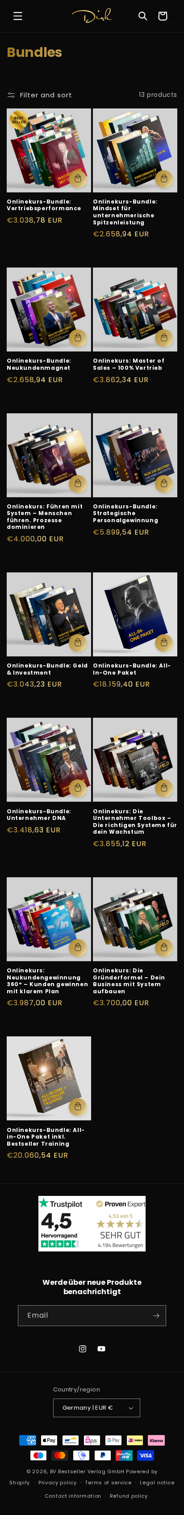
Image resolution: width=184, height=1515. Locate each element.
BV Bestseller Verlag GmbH (87, 1471)
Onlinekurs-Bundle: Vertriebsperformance (44, 205)
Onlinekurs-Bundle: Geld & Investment (47, 669)
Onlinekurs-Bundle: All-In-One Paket (132, 669)
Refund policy (129, 1495)
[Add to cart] (78, 179)
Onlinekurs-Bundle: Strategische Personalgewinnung (125, 513)
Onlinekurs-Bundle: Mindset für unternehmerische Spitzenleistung (125, 212)
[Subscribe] (156, 1315)
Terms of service (108, 1482)
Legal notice (157, 1482)
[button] (18, 16)
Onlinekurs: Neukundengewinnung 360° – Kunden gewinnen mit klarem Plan (47, 981)
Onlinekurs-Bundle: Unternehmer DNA (39, 815)
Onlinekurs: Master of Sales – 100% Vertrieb (129, 364)
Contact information (73, 1495)
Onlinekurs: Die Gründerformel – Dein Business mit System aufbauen (129, 981)
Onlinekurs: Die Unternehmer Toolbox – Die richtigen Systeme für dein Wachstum (135, 821)
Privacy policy (57, 1482)
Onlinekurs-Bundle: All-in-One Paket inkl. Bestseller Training (46, 1137)
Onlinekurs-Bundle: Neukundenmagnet (39, 364)
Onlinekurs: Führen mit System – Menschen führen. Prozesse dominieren (45, 517)
